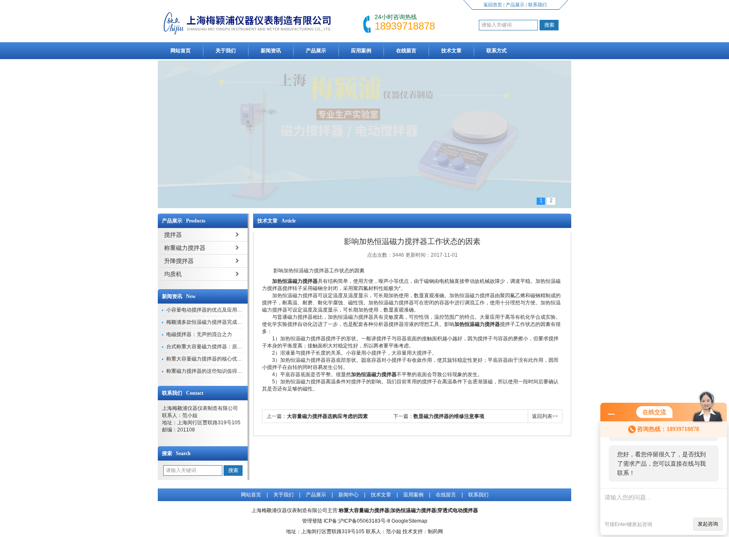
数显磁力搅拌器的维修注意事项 (448, 416)
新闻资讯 (271, 51)
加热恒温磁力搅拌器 (413, 510)
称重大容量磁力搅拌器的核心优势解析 (209, 359)
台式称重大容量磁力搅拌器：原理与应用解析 (216, 347)
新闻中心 (348, 495)
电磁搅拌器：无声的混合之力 (199, 334)
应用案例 (361, 51)
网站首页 (180, 51)
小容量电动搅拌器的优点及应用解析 (206, 310)
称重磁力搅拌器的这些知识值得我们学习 (211, 371)
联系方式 (496, 51)
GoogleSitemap (409, 521)
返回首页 (492, 4)
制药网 (435, 531)
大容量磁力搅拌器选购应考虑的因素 (327, 416)
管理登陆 (312, 521)
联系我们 (537, 4)
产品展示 (515, 4)
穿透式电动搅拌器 (457, 510)
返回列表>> (545, 416)
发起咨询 (708, 524)
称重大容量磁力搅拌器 (364, 510)
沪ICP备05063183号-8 (364, 521)
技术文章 (451, 51)
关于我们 (226, 51)
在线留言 (406, 51)
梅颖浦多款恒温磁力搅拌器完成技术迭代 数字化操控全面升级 (235, 322)
